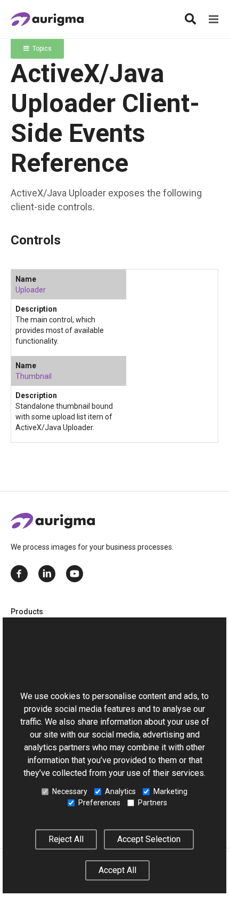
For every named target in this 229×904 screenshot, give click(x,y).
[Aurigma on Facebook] (19, 573)
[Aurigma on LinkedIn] (46, 573)
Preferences (99, 802)
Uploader (30, 290)
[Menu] (213, 19)
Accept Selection (149, 839)
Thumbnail (33, 376)
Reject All (66, 839)
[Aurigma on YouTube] (74, 573)
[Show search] (190, 19)
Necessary (69, 791)
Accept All (117, 870)
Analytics (120, 791)
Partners (152, 802)
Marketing (170, 791)
